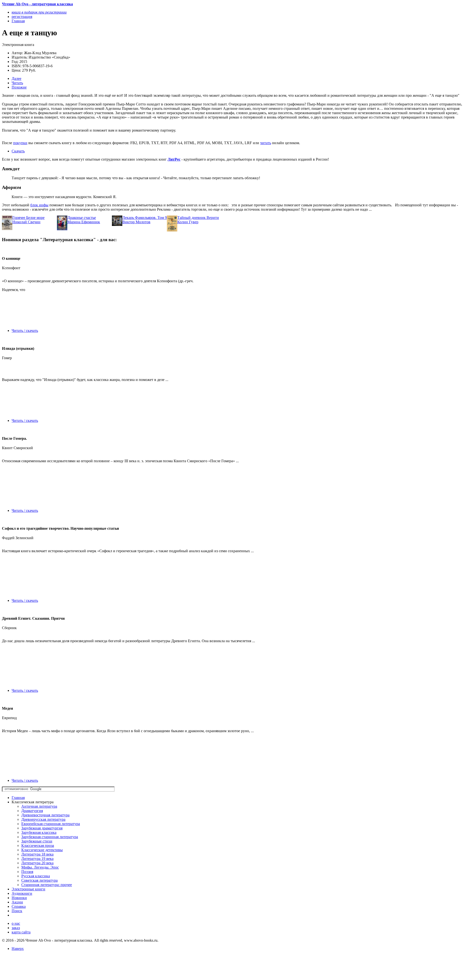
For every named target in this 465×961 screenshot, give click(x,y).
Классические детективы (42, 850)
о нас (16, 923)
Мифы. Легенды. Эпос (40, 867)
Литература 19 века (37, 859)
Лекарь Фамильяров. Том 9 (144, 218)
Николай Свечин (26, 222)
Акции (17, 902)
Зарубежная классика (38, 832)
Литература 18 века (37, 854)
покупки (20, 143)
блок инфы (39, 205)
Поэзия (27, 872)
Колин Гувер (187, 222)
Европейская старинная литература (50, 824)
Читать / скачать (25, 330)
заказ (16, 928)
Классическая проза (37, 845)
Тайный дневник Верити (198, 218)
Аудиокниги (22, 893)
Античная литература (39, 806)
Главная (18, 798)
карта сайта (21, 932)
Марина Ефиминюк (83, 222)
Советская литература (39, 880)
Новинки (19, 898)
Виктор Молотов (136, 222)
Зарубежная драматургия (41, 828)
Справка (19, 906)
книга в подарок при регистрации (39, 12)
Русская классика (35, 876)
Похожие (19, 87)
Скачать (18, 151)
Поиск (17, 911)
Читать (17, 83)
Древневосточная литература (45, 815)
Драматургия (32, 811)
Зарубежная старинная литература (49, 837)
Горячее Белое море (28, 218)
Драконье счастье (81, 218)
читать (265, 143)
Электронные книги (28, 889)
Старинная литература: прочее (46, 885)
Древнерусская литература (43, 819)
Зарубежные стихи (36, 841)
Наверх (18, 948)
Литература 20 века (37, 863)
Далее (16, 78)
